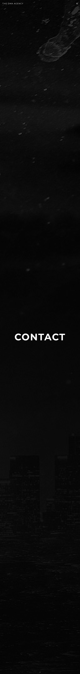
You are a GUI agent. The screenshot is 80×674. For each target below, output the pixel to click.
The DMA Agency (12, 3)
